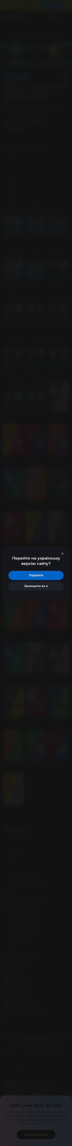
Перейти (36, 575)
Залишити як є (36, 586)
